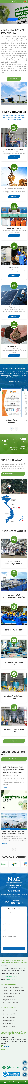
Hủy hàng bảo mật (14, 267)
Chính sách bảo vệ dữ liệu (10, 1011)
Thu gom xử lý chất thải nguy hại (14, 149)
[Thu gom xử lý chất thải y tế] (14, 216)
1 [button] (12, 21)
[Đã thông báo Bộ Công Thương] (11, 1074)
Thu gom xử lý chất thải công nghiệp (14, 188)
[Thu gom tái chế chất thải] (14, 334)
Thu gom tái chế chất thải (14, 346)
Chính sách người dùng (10, 1014)
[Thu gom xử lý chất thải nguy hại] (14, 137)
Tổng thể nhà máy (11, 459)
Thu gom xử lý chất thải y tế (14, 228)
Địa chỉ (4, 930)
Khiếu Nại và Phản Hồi (9, 1023)
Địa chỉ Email (6, 924)
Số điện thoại (6, 918)
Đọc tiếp (5, 787)
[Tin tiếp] (15, 849)
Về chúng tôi (13, 78)
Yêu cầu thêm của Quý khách (9, 936)
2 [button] (13, 21)
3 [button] (15, 21)
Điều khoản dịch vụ (8, 1020)
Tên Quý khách (7, 912)
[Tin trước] (13, 849)
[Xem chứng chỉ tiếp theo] (16, 429)
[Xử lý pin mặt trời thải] (14, 295)
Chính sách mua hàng (9, 1017)
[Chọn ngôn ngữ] (25, 1)
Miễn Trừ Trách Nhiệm (9, 1026)
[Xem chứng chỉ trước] (12, 429)
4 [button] (16, 21)
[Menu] (2, 1)
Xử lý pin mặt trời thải (14, 307)
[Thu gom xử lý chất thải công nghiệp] (14, 176)
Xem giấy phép (13, 381)
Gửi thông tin (14, 948)
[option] (14, 13)
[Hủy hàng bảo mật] (14, 255)
